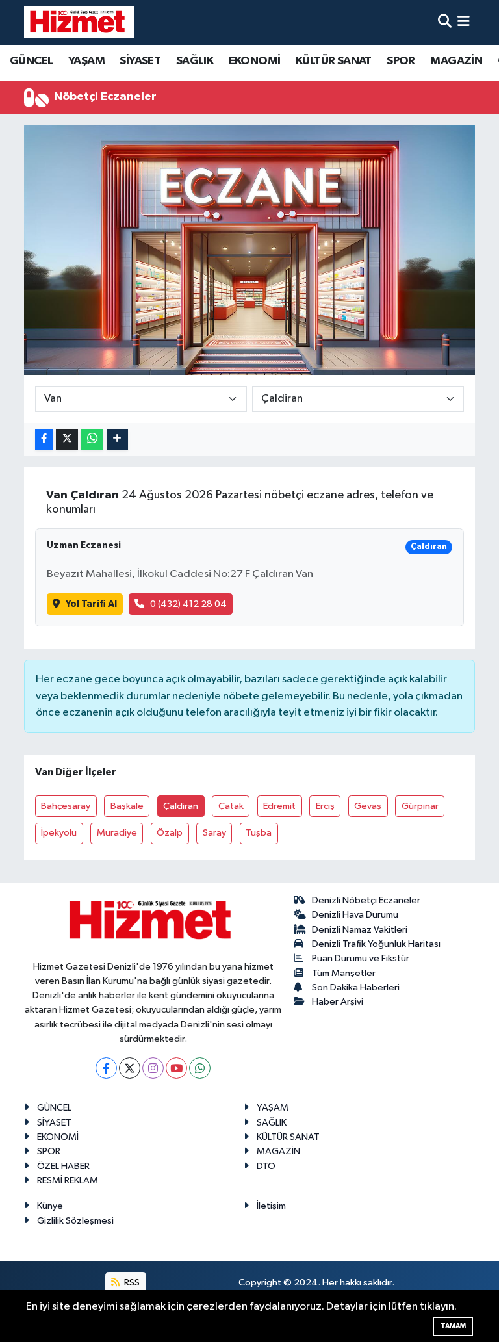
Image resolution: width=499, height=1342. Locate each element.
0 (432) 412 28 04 (188, 604)
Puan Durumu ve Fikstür (360, 958)
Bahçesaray (65, 806)
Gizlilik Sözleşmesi (75, 1221)
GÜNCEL (31, 61)
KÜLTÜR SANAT (334, 61)
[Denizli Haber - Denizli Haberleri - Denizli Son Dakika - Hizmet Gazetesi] (79, 22)
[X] (129, 1068)
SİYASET (140, 61)
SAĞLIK (194, 61)
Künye (50, 1206)
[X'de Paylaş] (67, 439)
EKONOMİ (255, 61)
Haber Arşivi (337, 1002)
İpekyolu (59, 833)
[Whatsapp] (200, 1068)
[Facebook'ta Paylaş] (44, 439)
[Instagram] (153, 1068)
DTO (266, 1166)
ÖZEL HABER (63, 1166)
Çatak (231, 806)
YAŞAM (86, 61)
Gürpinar (420, 806)
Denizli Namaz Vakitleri (359, 930)
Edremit (279, 806)
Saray (214, 833)
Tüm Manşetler (344, 973)
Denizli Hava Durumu (355, 915)
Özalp (170, 833)
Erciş (325, 806)
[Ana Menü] (463, 22)
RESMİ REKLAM (67, 1180)
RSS (131, 1282)
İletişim (271, 1206)
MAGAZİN (456, 61)
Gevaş (367, 806)
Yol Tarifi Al (91, 604)
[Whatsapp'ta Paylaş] (92, 439)
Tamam (453, 1326)
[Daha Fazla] (117, 439)
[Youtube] (176, 1068)
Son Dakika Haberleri (356, 987)
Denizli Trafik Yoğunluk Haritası (376, 944)
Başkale (127, 806)
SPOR (401, 61)
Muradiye (117, 833)
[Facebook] (106, 1068)
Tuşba (259, 833)
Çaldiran (180, 806)
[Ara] (445, 22)
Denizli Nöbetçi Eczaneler (366, 900)
